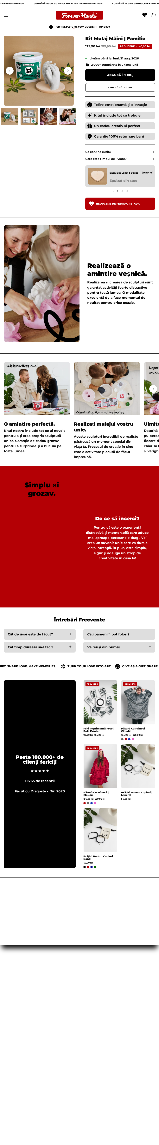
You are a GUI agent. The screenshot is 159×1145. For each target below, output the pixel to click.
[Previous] (10, 71)
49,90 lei (88, 863)
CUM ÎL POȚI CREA (99, 1014)
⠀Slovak (10, 1020)
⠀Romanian (14, 1000)
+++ (7, 1107)
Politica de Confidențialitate (28, 1087)
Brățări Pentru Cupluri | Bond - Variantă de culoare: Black (84, 867)
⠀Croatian (12, 1034)
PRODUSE (91, 1000)
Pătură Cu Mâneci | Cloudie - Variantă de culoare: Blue (129, 739)
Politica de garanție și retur (27, 1094)
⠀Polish (10, 1007)
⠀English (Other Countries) (27, 1054)
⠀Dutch (10, 1047)
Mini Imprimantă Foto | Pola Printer (98, 729)
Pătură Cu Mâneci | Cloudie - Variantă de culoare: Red (126, 739)
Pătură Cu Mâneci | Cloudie (133, 729)
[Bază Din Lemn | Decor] (97, 176)
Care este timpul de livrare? (106, 159)
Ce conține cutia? (98, 152)
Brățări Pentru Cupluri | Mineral (136, 793)
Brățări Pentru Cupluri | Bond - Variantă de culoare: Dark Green (95, 867)
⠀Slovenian (13, 1027)
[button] (144, 15)
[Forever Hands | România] (79, 15)
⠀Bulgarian (13, 1040)
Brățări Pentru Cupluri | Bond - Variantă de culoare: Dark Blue (91, 867)
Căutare (10, 1074)
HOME (88, 993)
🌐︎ (84, 1027)
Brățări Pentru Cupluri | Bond (98, 857)
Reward (10, 1101)
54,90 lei (125, 799)
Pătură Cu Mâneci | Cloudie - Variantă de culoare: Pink (133, 739)
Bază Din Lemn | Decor (124, 172)
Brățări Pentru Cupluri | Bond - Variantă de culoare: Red (88, 867)
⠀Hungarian (14, 993)
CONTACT (91, 1020)
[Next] (68, 71)
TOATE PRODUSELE (100, 1007)
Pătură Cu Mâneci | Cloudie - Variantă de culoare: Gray (122, 739)
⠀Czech (10, 1014)
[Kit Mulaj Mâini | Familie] (9, 116)
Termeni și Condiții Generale (28, 1081)
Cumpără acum (120, 87)
